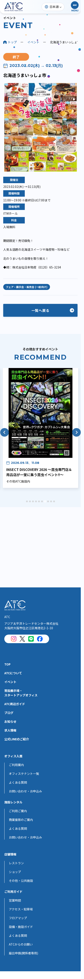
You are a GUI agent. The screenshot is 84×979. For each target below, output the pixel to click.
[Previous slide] (4, 432)
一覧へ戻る (40, 310)
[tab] (27, 501)
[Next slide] (76, 432)
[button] (75, 6)
